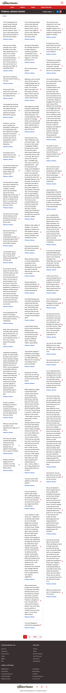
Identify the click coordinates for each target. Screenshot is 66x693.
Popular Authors (47, 12)
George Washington (37, 676)
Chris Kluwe (4, 671)
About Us (3, 649)
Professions (36, 659)
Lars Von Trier (36, 679)
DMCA (3, 659)
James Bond (35, 669)
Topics (33, 7)
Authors (22, 7)
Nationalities (36, 661)
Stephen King (4, 669)
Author (5, 16)
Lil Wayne (35, 674)
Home (12, 7)
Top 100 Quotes (37, 656)
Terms (3, 656)
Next (35, 637)
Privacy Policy (5, 654)
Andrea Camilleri (5, 676)
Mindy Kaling (35, 671)
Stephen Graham (5, 679)
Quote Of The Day (37, 654)
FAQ (2, 661)
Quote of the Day (46, 7)
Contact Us (4, 651)
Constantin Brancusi (6, 674)
